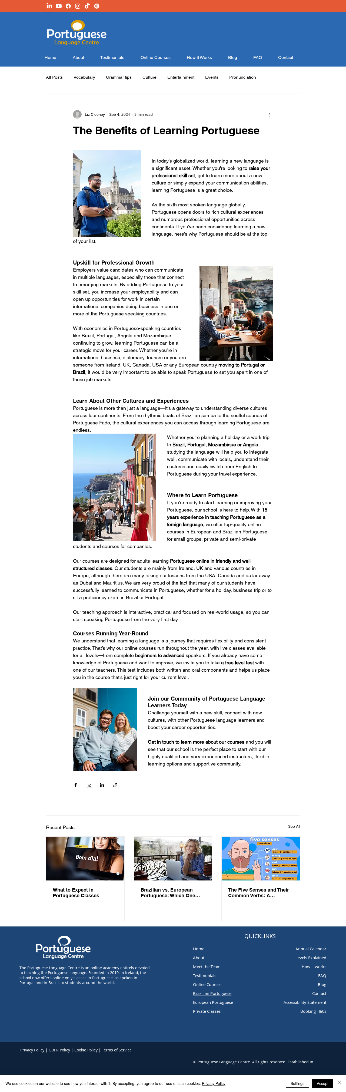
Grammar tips (119, 77)
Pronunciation (242, 77)
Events (211, 77)
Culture (149, 77)
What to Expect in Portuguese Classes (76, 892)
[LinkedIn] (49, 6)
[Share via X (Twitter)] (88, 785)
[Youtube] (58, 6)
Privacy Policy (32, 1050)
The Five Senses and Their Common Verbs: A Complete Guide (258, 892)
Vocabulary (84, 77)
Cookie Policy (86, 1050)
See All (294, 826)
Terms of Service (117, 1050)
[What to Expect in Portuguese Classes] (85, 858)
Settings (297, 1083)
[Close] (339, 1083)
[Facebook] (68, 6)
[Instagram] (77, 6)
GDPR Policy (59, 1050)
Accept (322, 1083)
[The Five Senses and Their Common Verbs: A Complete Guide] (261, 858)
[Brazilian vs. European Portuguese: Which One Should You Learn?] (173, 858)
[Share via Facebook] (75, 785)
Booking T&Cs (313, 1011)
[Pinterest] (96, 6)
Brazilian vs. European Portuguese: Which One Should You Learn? (168, 892)
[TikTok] (87, 6)
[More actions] (270, 114)
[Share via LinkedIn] (102, 785)
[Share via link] (115, 785)
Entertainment (180, 77)
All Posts (54, 77)
